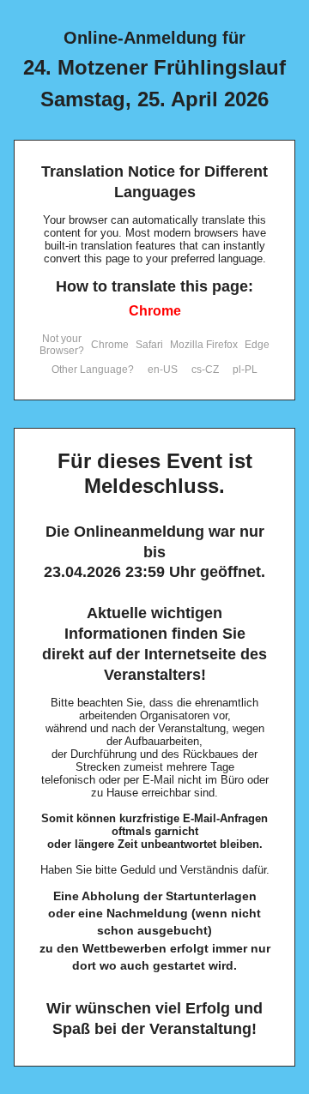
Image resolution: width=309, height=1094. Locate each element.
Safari (149, 345)
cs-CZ (205, 370)
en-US (163, 370)
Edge (257, 345)
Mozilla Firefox (204, 345)
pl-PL (245, 370)
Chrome (155, 311)
